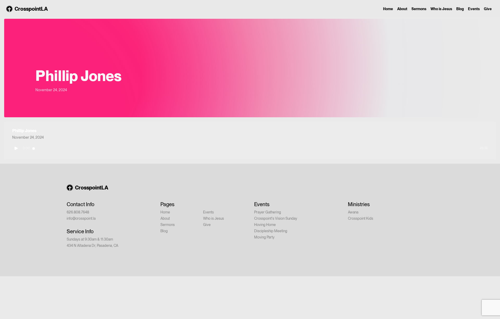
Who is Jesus (441, 9)
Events (474, 9)
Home (388, 9)
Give (488, 9)
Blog (460, 9)
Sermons (418, 9)
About (402, 9)
